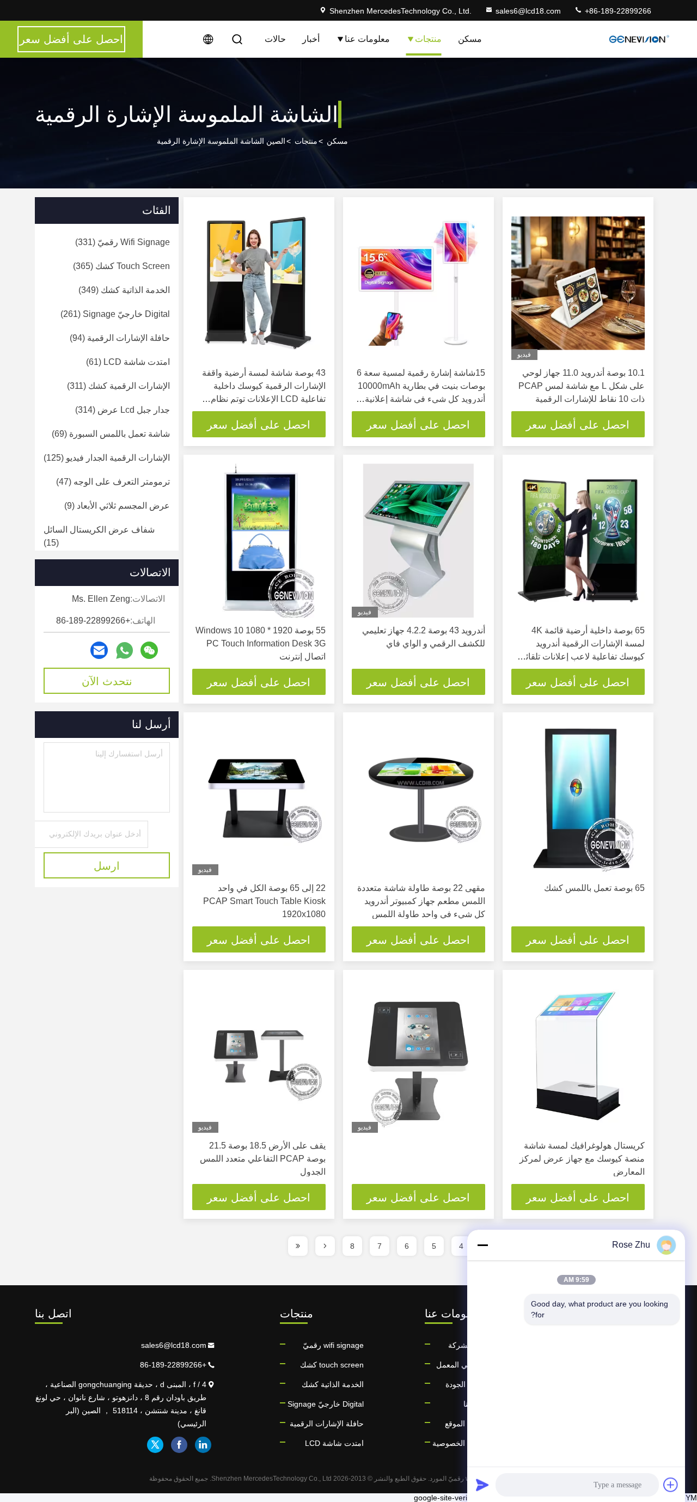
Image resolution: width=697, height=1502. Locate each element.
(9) (117, 505)
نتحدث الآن (107, 681)
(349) (124, 290)
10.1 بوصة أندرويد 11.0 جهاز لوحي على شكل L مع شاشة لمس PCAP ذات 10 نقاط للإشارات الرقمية (581, 386)
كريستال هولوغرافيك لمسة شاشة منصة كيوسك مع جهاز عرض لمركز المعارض (582, 1158)
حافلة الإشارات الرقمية (327, 1423)
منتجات (428, 39)
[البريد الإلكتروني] (99, 650)
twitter (155, 1445)
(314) (122, 409)
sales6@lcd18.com (528, 11)
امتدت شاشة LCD (334, 1443)
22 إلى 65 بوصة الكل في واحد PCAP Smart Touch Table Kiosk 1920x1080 (264, 901)
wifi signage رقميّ (333, 1345)
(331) (122, 242)
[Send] (482, 1485)
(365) (121, 266)
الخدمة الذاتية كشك (333, 1384)
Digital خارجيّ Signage (326, 1404)
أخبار (311, 39)
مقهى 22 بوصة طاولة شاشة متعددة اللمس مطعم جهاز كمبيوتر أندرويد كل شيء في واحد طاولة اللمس (421, 901)
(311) (118, 385)
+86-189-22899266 (617, 11)
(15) (99, 536)
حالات (275, 39)
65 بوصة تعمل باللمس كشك (594, 888)
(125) (107, 457)
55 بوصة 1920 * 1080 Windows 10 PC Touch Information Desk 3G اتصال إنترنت (260, 643)
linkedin (203, 1445)
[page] (325, 1246)
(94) (120, 338)
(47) (113, 481)
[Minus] (482, 1244)
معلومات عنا (367, 39)
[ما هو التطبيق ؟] (124, 650)
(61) (128, 362)
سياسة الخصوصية (460, 1443)
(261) (115, 314)
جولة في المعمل (462, 1364)
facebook (179, 1445)
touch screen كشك (332, 1364)
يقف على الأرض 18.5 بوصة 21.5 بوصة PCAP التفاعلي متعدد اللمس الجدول (263, 1158)
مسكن (470, 39)
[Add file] (670, 1485)
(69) (111, 433)
